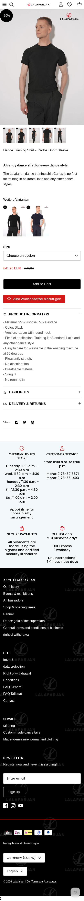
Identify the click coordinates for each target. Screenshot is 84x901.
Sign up (14, 792)
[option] (42, 67)
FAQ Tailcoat (12, 693)
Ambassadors (13, 600)
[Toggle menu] (4, 4)
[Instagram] (13, 805)
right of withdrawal (16, 634)
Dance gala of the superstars (24, 621)
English (12, 871)
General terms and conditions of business (33, 628)
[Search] (13, 4)
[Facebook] (5, 805)
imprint (8, 659)
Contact (8, 700)
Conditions (11, 680)
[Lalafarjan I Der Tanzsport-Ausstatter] (39, 4)
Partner (8, 614)
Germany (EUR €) (21, 857)
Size (6, 247)
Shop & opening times (19, 607)
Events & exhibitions (18, 593)
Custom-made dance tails (21, 732)
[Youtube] (20, 805)
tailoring (9, 725)
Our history (11, 586)
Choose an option (21, 255)
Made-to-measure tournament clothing (30, 739)
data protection (14, 666)
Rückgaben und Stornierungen (21, 843)
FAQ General (12, 687)
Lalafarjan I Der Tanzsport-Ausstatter (34, 881)
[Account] (59, 4)
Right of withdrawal (17, 673)
